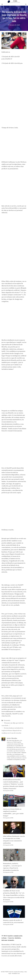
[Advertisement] (14, 81)
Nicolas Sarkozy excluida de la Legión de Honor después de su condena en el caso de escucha (12, 730)
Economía (7, 720)
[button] (26, 4)
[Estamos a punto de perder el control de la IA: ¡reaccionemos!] (14, 916)
